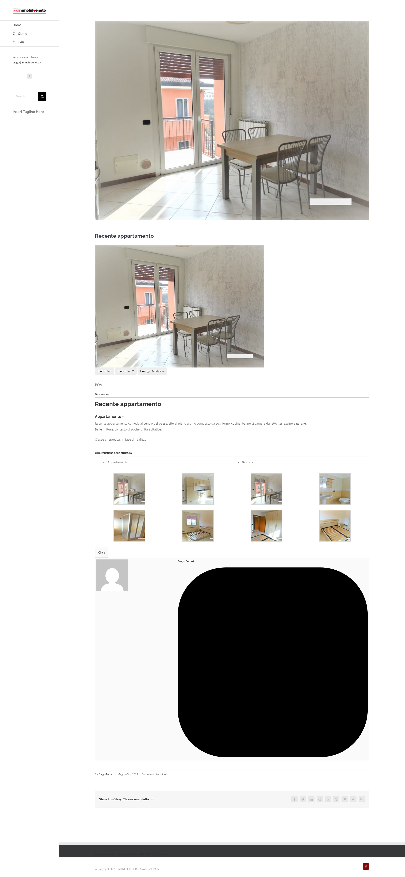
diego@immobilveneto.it (27, 62)
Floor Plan (104, 371)
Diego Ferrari (186, 561)
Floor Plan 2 (126, 371)
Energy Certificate (152, 371)
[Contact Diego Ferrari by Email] (273, 756)
